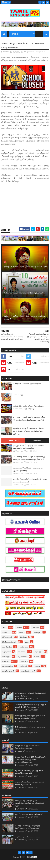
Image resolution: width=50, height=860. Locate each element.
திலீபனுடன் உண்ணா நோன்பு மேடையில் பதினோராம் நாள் (25, 266)
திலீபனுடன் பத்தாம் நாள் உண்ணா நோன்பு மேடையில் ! (24, 292)
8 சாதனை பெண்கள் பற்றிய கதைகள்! (27, 383)
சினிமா (36, 656)
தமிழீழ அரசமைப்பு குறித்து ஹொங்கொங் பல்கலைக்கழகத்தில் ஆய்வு (28, 407)
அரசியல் (19, 627)
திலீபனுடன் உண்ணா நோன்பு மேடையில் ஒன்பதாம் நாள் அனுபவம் (25, 317)
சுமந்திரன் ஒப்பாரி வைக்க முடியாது (27, 836)
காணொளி (22, 651)
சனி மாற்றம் (6, 656)
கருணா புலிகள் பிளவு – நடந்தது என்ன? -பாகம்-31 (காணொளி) (29, 783)
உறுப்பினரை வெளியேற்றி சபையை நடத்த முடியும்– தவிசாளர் (28, 469)
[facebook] (40, 2)
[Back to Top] (30, 852)
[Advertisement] (25, 205)
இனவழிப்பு (37, 632)
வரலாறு (37, 666)
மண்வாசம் (23, 666)
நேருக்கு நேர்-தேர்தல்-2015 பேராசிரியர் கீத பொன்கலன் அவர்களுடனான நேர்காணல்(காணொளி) (30, 759)
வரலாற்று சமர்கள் (8, 671)
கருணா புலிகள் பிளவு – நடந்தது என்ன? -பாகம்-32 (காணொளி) (29, 772)
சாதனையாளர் (22, 656)
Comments (37, 440)
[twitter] (43, 2)
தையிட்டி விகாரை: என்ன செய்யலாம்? (29, 814)
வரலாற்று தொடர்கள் (28, 671)
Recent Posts (13, 440)
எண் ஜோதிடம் (7, 647)
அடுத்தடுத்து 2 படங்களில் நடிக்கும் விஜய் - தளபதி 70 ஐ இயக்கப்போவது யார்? (30, 705)
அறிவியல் (35, 627)
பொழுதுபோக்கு (7, 666)
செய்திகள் (39, 51)
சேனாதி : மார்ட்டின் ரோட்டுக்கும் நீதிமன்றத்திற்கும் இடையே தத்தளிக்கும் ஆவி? (29, 803)
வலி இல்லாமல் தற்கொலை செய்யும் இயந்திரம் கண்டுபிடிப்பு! (27, 747)
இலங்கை (30, 51)
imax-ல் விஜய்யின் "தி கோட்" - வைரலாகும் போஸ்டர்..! (30, 728)
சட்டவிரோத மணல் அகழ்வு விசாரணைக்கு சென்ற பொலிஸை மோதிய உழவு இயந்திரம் (29, 418)
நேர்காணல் (24, 661)
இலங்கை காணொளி (9, 642)
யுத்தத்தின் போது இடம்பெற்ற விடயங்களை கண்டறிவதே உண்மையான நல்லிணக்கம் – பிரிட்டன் (28, 431)
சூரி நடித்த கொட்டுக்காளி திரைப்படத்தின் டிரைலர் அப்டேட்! (30, 694)
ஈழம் (27, 642)
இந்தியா (22, 632)
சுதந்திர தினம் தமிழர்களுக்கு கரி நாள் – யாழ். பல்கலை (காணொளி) (30, 480)
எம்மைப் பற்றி (18, 394)
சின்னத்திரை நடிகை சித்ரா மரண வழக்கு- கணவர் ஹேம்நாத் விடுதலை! (30, 717)
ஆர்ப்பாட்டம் (6, 632)
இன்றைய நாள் (7, 637)
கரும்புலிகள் (6, 651)
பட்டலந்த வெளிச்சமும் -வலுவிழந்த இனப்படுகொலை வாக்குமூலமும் (27, 827)
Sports (4, 627)
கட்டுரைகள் (24, 647)
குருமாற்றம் (38, 651)
